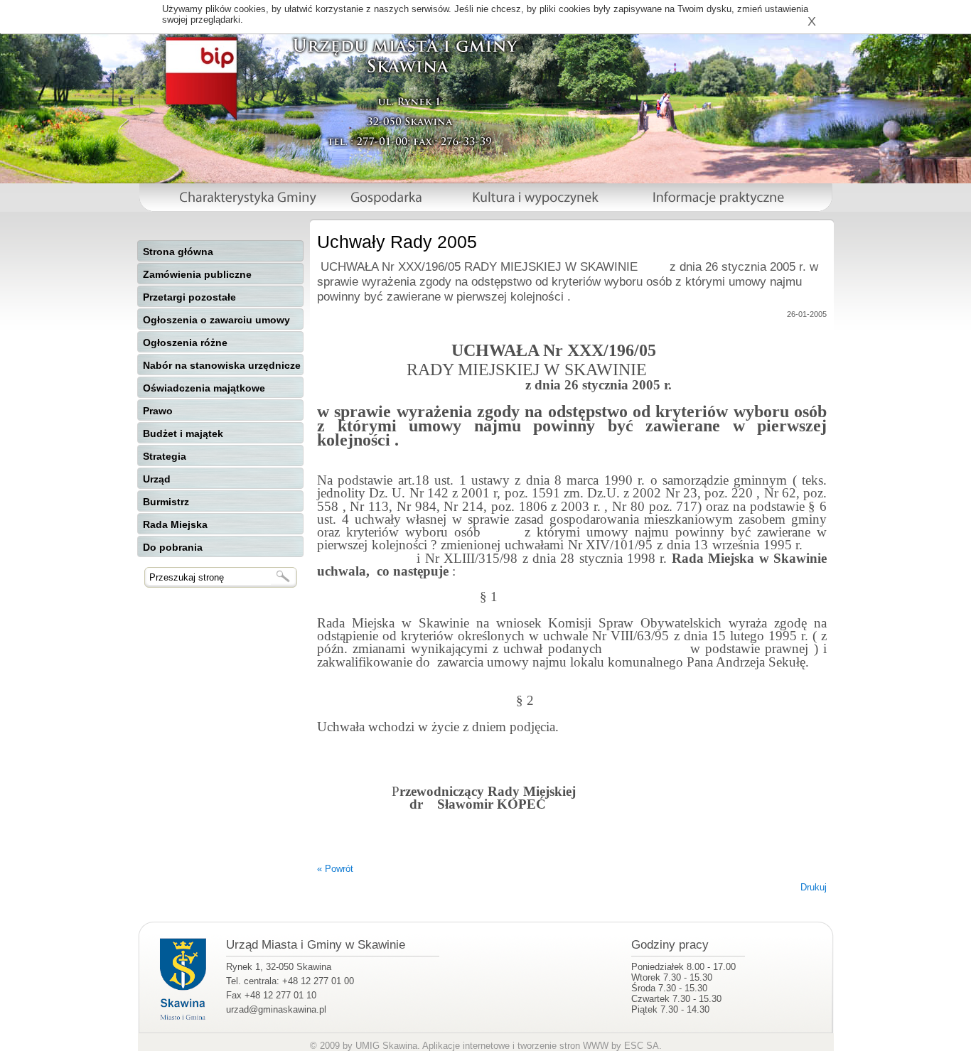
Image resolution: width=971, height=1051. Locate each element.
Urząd (157, 479)
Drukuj (813, 887)
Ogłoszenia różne (185, 342)
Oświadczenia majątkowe (204, 388)
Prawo (158, 410)
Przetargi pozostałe (189, 297)
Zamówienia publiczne (197, 274)
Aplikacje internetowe (466, 1045)
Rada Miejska (175, 524)
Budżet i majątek (183, 433)
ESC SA (641, 1045)
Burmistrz (166, 501)
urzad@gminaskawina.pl (276, 1009)
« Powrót (335, 868)
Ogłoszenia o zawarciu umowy (216, 319)
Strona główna (178, 251)
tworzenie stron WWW (562, 1045)
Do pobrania (173, 547)
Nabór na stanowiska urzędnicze (222, 365)
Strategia (164, 456)
